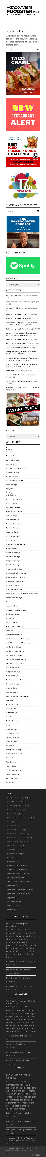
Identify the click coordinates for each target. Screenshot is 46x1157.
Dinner (11, 822)
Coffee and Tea (13, 814)
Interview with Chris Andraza (18, 978)
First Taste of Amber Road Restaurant (19, 343)
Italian (10, 846)
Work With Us (10, 782)
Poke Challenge (11, 548)
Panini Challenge (12, 704)
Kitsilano (21, 846)
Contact (8, 602)
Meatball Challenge (12, 528)
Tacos (24, 878)
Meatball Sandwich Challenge (16, 680)
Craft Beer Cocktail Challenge (16, 610)
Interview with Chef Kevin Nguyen (20, 961)
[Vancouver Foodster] (23, 14)
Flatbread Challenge (13, 507)
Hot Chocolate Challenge (14, 655)
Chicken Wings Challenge (14, 581)
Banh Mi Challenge (12, 460)
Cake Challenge (11, 485)
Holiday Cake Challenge (14, 647)
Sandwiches (13, 874)
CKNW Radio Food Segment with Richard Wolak (22, 594)
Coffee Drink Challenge (14, 598)
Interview (24, 842)
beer (10, 802)
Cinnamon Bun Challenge (14, 589)
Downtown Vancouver (16, 826)
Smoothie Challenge (13, 557)
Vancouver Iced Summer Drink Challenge (20, 302)
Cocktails (21, 810)
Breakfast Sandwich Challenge (16, 468)
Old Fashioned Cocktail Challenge (17, 696)
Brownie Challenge (12, 472)
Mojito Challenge (12, 688)
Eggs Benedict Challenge (14, 626)
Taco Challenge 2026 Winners (16, 348)
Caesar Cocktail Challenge (15, 481)
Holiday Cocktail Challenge (15, 651)
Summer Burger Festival (14, 754)
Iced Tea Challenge (12, 520)
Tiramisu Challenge (12, 774)
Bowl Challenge (11, 464)
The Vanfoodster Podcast (15, 770)
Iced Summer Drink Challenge (16, 659)
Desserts (29, 818)
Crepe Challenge (12, 503)
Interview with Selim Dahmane (19, 986)
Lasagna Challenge (12, 667)
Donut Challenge (12, 622)
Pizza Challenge (11, 713)
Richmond (21, 870)
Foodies (11, 834)
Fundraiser (24, 834)
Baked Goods (13, 798)
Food (22, 830)
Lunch (11, 850)
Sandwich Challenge (13, 733)
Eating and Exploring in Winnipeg (17, 314)
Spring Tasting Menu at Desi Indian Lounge (20, 381)
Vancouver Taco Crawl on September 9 (19, 295)
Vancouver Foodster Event (18, 894)
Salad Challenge (11, 729)
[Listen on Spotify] (23, 274)
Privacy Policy (10, 456)
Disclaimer (9, 452)
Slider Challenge (11, 741)
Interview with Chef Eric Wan (18, 970)
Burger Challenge (12, 476)
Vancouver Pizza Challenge (17, 1060)
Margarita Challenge (13, 672)
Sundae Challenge (12, 758)
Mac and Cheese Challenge (15, 524)
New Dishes (12, 858)
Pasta (24, 866)
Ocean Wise (12, 866)
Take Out (12, 882)
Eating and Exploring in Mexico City (17, 339)
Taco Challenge (11, 762)
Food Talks (10, 631)
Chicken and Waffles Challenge (16, 573)
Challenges (10, 493)
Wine (10, 906)
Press (8, 725)
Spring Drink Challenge (14, 750)
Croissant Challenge (13, 614)
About (8, 447)
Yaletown (11, 910)
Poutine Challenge (12, 721)
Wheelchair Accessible (16, 902)
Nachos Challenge (12, 532)
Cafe (10, 810)
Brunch (23, 806)
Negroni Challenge (12, 692)
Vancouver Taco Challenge (15, 371)
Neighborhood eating (16, 854)
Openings (9, 700)
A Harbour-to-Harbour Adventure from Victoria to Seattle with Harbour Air (22, 1139)
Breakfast (12, 806)
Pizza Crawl (10, 717)
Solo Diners (13, 878)
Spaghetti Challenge (13, 561)
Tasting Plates (11, 766)
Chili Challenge (11, 495)
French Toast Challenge (14, 635)
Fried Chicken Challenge (14, 511)
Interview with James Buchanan (17, 925)
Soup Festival (10, 746)
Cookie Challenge (12, 606)
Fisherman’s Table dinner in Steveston (19, 308)
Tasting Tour (25, 882)
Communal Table (14, 818)
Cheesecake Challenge (14, 569)
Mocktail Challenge (12, 684)
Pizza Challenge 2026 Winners (18, 1052)
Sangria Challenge (12, 737)
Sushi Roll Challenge (13, 565)
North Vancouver (14, 862)
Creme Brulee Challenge (14, 499)
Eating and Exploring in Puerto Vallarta (19, 329)
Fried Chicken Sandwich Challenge (17, 639)
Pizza (10, 870)
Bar (25, 798)
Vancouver (12, 886)
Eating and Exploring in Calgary (16, 318)
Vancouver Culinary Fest (14, 778)
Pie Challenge (11, 540)
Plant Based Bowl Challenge (15, 544)
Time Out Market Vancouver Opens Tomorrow (21, 375)
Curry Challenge (11, 618)
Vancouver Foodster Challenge (19, 890)
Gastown (11, 838)
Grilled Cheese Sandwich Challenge (18, 643)
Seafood (26, 874)
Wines (20, 906)
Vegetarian (12, 898)
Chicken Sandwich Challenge (16, 577)
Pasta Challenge (11, 709)
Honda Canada (25, 838)
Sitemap (9, 450)
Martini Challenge (12, 676)
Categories (10, 489)
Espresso (11, 830)
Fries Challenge (11, 516)
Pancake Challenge (12, 536)
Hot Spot (12, 842)
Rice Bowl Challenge (13, 553)
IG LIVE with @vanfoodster (15, 663)
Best (19, 802)
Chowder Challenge (13, 585)
